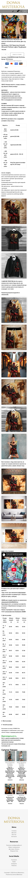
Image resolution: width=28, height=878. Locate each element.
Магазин (14, 832)
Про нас (14, 834)
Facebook (14, 859)
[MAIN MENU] (25, 11)
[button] (2, 14)
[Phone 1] (12, 11)
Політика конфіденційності (14, 845)
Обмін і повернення (14, 847)
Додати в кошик (17, 54)
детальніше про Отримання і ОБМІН (15, 611)
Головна (3, 39)
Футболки (10, 39)
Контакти (14, 836)
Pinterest (14, 865)
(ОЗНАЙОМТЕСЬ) (9, 602)
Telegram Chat (14, 851)
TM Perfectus (9, 59)
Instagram (14, 863)
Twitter (14, 861)
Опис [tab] (6, 67)
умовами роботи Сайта (17, 732)
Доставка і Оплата (14, 849)
